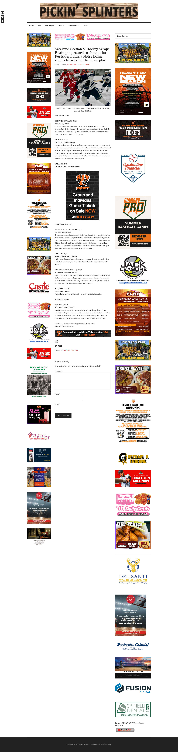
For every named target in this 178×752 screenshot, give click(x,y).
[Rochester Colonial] (133, 652)
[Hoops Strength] (133, 443)
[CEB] (39, 486)
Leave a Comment (84, 64)
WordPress (104, 744)
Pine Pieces (74, 350)
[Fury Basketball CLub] (133, 114)
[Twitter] (2, 17)
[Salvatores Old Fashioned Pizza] (133, 515)
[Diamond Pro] (133, 249)
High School (66, 350)
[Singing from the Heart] (39, 399)
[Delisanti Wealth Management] (133, 589)
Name (57, 394)
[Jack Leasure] (133, 284)
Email (57, 404)
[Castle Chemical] (39, 296)
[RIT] (133, 139)
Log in (110, 744)
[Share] (2, 21)
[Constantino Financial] (133, 190)
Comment (59, 371)
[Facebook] (2, 13)
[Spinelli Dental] (133, 716)
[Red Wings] (133, 487)
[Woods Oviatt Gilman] (130, 635)
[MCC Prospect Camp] (133, 62)
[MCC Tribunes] (133, 465)
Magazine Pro (82, 744)
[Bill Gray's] (133, 393)
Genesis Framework (94, 744)
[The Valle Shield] (133, 678)
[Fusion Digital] (133, 692)
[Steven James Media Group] (39, 462)
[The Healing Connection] (39, 443)
